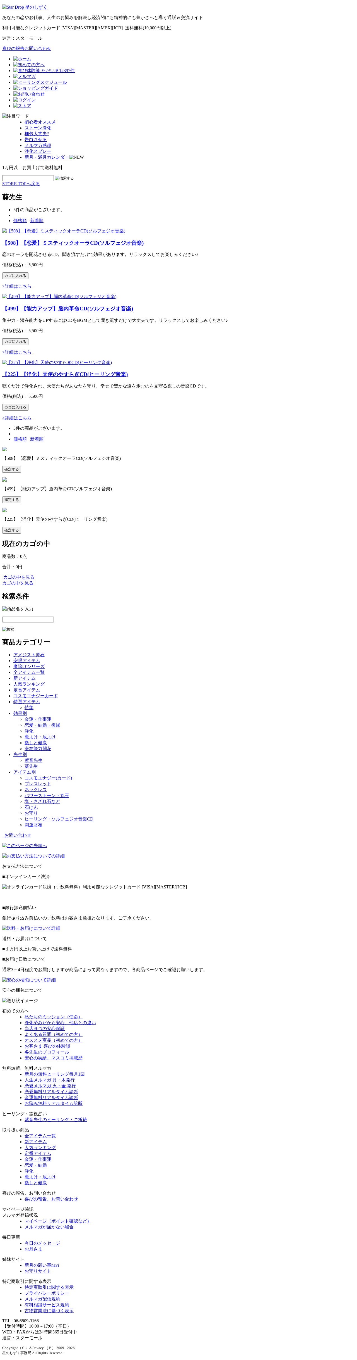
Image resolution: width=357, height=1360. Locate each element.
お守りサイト (38, 1271)
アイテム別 (24, 772)
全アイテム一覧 (29, 672)
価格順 (20, 220)
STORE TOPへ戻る (21, 183)
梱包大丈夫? (37, 133)
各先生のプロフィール (47, 1052)
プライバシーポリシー (47, 1293)
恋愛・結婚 (36, 1165)
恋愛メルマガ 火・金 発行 (50, 1085)
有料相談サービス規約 (47, 1304)
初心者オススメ (40, 122)
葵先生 (31, 766)
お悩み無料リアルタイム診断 (54, 1103)
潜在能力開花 (38, 748)
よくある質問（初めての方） (54, 1034)
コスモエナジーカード (35, 695)
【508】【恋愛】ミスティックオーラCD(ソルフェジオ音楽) (73, 243)
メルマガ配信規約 (42, 1299)
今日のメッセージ (42, 1243)
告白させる (36, 139)
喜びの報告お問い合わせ (26, 48)
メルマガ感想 (38, 145)
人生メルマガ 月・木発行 (50, 1080)
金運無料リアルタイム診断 (51, 1097)
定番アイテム (26, 690)
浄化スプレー (38, 151)
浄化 (29, 731)
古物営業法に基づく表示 (49, 1310)
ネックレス (36, 789)
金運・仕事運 (38, 719)
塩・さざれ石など (42, 801)
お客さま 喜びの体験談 (47, 1046)
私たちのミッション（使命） (54, 1016)
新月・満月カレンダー (47, 157)
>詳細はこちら (17, 286)
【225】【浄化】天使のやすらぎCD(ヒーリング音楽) (65, 374)
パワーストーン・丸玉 (47, 795)
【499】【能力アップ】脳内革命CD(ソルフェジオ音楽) (67, 309)
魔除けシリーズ (29, 666)
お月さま (33, 1249)
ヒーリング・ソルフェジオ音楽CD (59, 819)
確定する (11, 469)
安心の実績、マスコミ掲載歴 (54, 1057)
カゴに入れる (15, 276)
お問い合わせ (16, 835)
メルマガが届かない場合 (49, 1227)
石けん (31, 807)
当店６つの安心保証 (45, 1028)
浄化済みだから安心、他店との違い (60, 1022)
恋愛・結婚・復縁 (42, 725)
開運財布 (33, 824)
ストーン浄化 (38, 127)
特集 (29, 707)
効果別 (20, 713)
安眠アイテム (26, 660)
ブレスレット (38, 783)
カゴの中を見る (18, 577)
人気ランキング (29, 684)
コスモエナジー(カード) (48, 778)
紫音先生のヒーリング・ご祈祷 (56, 1119)
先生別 (20, 754)
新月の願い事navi (42, 1265)
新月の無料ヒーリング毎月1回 (55, 1074)
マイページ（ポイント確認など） (58, 1221)
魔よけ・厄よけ (40, 736)
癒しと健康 (36, 742)
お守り (31, 813)
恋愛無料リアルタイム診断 (51, 1091)
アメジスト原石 (29, 654)
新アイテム (24, 678)
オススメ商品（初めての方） (54, 1040)
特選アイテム (26, 701)
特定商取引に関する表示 (49, 1287)
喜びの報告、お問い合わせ (51, 1199)
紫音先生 (33, 760)
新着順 (37, 220)
